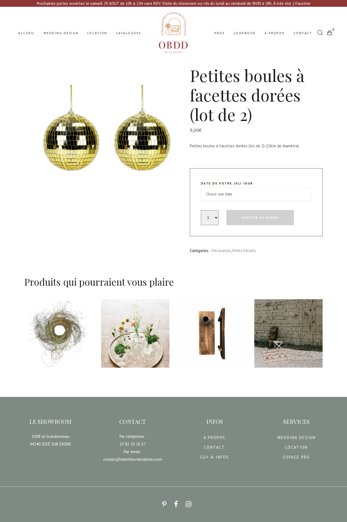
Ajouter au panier (260, 217)
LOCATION (296, 447)
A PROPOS (214, 437)
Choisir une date (43, 372)
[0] (329, 32)
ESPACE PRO (296, 457)
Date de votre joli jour (227, 183)
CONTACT (214, 447)
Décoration (221, 250)
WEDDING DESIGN (296, 437)
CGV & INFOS (214, 457)
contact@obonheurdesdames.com (132, 459)
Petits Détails (244, 250)
